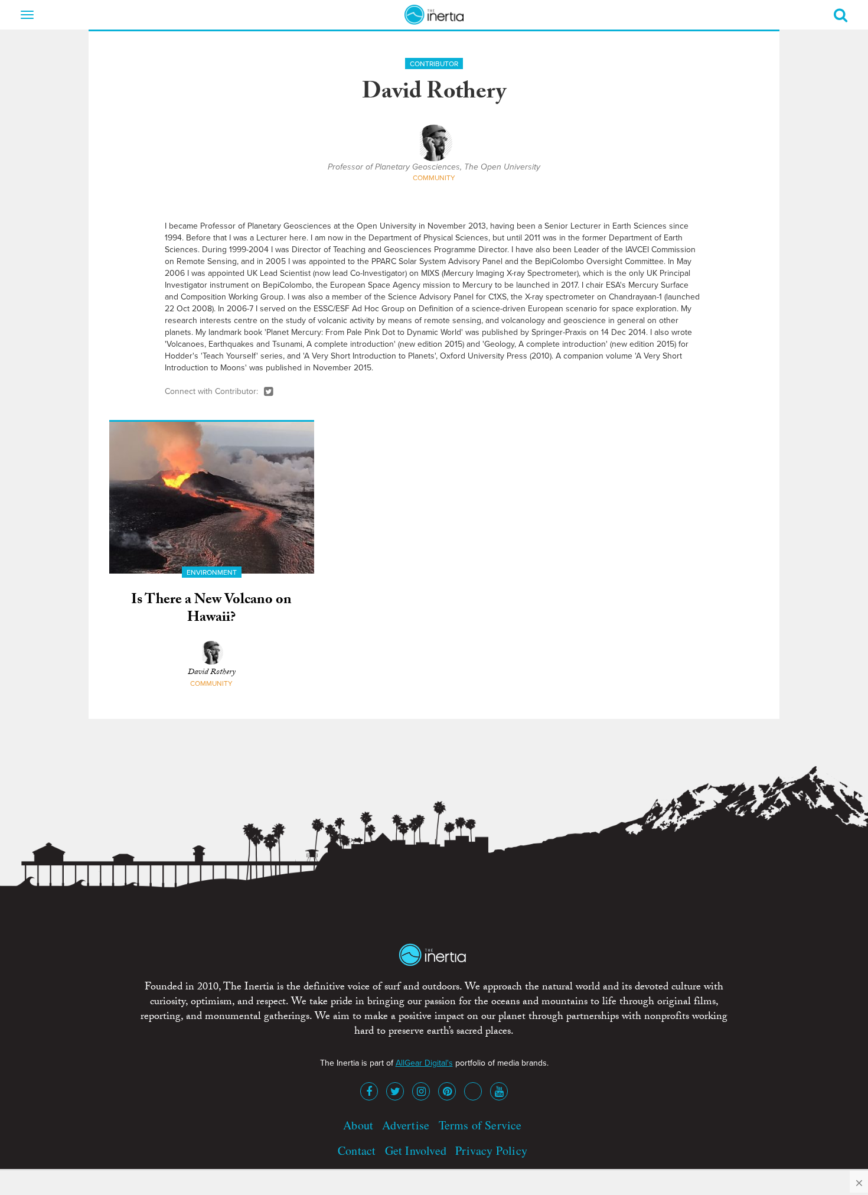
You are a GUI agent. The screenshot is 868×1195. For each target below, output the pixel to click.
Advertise (405, 1125)
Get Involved (415, 1150)
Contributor (434, 64)
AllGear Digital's (424, 1063)
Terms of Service (480, 1125)
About (358, 1125)
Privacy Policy (491, 1150)
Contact (357, 1150)
